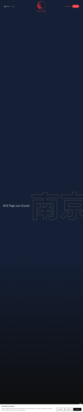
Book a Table (75, 6)
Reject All (69, 409)
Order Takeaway (67, 6)
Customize (60, 409)
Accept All (77, 409)
